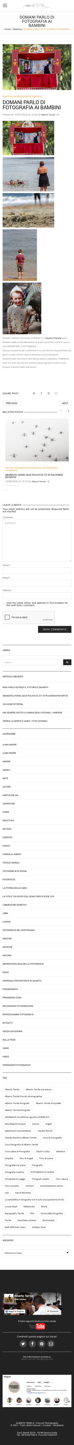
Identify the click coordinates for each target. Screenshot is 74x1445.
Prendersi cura (12, 997)
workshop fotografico (17, 1065)
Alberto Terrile (48, 114)
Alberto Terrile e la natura (38, 1089)
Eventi (6, 845)
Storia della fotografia (52, 1213)
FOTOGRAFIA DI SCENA (42, 1172)
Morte (44, 1206)
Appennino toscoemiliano (18, 1130)
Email (6, 578)
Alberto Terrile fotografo (17, 1103)
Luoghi (7, 921)
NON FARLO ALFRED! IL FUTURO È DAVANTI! (25, 687)
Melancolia (29, 1206)
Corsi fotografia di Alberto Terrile (21, 1144)
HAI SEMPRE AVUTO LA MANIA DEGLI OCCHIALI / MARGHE (32, 712)
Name (6, 565)
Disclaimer (58, 1425)
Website (7, 590)
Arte (5, 778)
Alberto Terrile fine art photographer (23, 1096)
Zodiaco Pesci (39, 1227)
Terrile (8, 1220)
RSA (32, 1213)
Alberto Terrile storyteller (48, 1103)
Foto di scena (46, 1158)
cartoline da (10, 795)
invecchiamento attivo (51, 1185)
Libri (5, 913)
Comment (8, 517)
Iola (7, 1192)
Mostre (7, 938)
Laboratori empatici (15, 904)
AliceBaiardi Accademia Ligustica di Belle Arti (27, 1117)
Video (6, 1056)
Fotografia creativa (14, 1172)
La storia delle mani (15, 887)
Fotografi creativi (40, 1178)
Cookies (47, 1425)
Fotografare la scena (15, 1165)
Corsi (6, 812)
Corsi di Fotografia (52, 1137)
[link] (53, 338)
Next (65, 403)
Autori (7, 786)
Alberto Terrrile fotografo (17, 1110)
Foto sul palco (12, 1185)
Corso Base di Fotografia (17, 1151)
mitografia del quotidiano (19, 930)
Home (7, 29)
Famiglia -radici (12, 854)
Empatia (9, 1158)
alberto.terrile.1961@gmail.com (37, 1358)
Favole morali (11, 862)
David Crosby (43, 1151)
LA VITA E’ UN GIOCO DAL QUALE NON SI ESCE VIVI (28, 896)
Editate (7, 828)
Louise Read (11, 1206)
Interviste (9, 879)
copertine (9, 803)
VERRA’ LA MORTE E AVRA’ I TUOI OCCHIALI (25, 720)
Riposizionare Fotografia (28, 96)
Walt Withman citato (15, 1227)
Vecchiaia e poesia (27, 1220)
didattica (60, 1151)
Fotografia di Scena (15, 871)
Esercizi (7, 837)
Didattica (17, 29)
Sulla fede (9, 1039)
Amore (6, 761)
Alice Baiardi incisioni (15, 1123)
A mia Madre (10, 744)
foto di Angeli (26, 1158)
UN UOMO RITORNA (13, 704)
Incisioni (29, 1185)
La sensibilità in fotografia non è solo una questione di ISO (34, 1199)
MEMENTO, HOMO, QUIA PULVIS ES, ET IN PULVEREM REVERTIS (34, 476)
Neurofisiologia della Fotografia (23, 963)
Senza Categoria (12, 1031)
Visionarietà (48, 1220)
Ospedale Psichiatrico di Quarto (22, 980)
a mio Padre (9, 753)
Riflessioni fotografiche (28, 467)
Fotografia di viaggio (15, 1178)
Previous (11, 403)
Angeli (6, 769)
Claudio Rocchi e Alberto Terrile (20, 1137)
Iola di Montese (23, 1192)
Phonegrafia (10, 989)
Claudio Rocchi (45, 1130)
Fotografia (37, 1165)
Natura (9, 467)
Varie (6, 1048)
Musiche (7, 946)
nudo (6, 972)
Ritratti (8, 1022)
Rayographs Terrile (14, 1213)
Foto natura (62, 1178)
